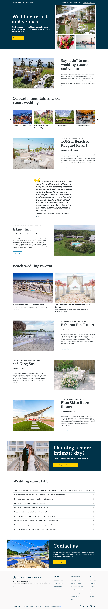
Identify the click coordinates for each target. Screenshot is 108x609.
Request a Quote (18, 38)
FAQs (72, 599)
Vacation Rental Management (69, 2)
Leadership (93, 583)
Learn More (65, 168)
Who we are (93, 580)
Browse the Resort (67, 349)
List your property (75, 580)
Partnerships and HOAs (77, 586)
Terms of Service (38, 606)
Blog (91, 589)
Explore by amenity (59, 580)
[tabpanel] (53, 196)
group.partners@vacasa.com (84, 554)
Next (97, 119)
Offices (92, 596)
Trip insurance (57, 589)
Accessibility (46, 606)
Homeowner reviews (76, 583)
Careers (92, 586)
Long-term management (77, 593)
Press (91, 593)
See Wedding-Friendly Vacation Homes (66, 465)
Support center (58, 586)
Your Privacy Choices (55, 606)
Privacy (31, 606)
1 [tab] (36, 217)
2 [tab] (39, 217)
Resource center (75, 596)
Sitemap (26, 606)
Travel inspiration (58, 583)
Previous (10, 119)
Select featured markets (77, 589)
